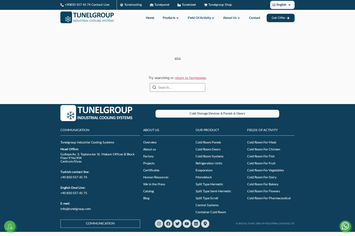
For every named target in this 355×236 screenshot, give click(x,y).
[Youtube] (187, 224)
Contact (254, 17)
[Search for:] (177, 87)
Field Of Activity (199, 17)
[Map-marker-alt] (205, 224)
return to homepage (190, 78)
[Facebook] (168, 224)
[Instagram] (159, 224)
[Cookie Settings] (9, 226)
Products (169, 17)
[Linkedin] (196, 224)
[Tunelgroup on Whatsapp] (345, 221)
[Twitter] (177, 224)
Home (150, 17)
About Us (229, 17)
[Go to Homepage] (87, 22)
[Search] (154, 88)
